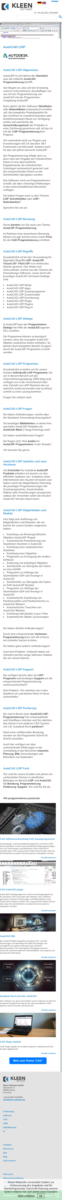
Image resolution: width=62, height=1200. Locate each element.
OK (41, 1195)
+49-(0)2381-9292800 (47, 12)
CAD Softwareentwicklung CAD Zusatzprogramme (27, 838)
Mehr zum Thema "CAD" (28, 1060)
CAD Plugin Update (10, 1041)
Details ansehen (48, 857)
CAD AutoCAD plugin (11, 889)
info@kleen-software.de (14, 1099)
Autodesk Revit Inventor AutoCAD (18, 996)
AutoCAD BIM (7, 936)
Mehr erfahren (26, 1195)
